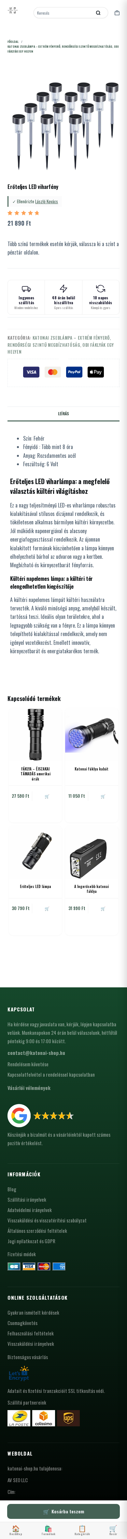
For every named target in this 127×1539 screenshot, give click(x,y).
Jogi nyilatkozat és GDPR (31, 1241)
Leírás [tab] (63, 413)
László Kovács (46, 201)
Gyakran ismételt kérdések (33, 1312)
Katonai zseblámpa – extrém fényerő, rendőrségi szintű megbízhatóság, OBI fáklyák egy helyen (60, 344)
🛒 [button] (47, 796)
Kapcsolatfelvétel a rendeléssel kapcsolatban (51, 1074)
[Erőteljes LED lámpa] (35, 852)
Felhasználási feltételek (30, 1333)
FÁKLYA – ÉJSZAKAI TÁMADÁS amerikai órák (35, 774)
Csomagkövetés (22, 1322)
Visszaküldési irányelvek (30, 1343)
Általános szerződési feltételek (37, 1230)
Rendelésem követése (28, 1064)
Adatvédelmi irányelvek (29, 1209)
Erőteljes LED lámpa (35, 886)
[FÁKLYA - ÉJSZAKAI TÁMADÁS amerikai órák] (35, 734)
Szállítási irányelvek (26, 1199)
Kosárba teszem (67, 1511)
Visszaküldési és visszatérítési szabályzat (47, 1220)
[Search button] (98, 12)
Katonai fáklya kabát (91, 768)
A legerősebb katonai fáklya (91, 889)
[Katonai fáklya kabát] (91, 734)
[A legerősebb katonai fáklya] (91, 852)
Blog (11, 1189)
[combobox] (63, 12)
